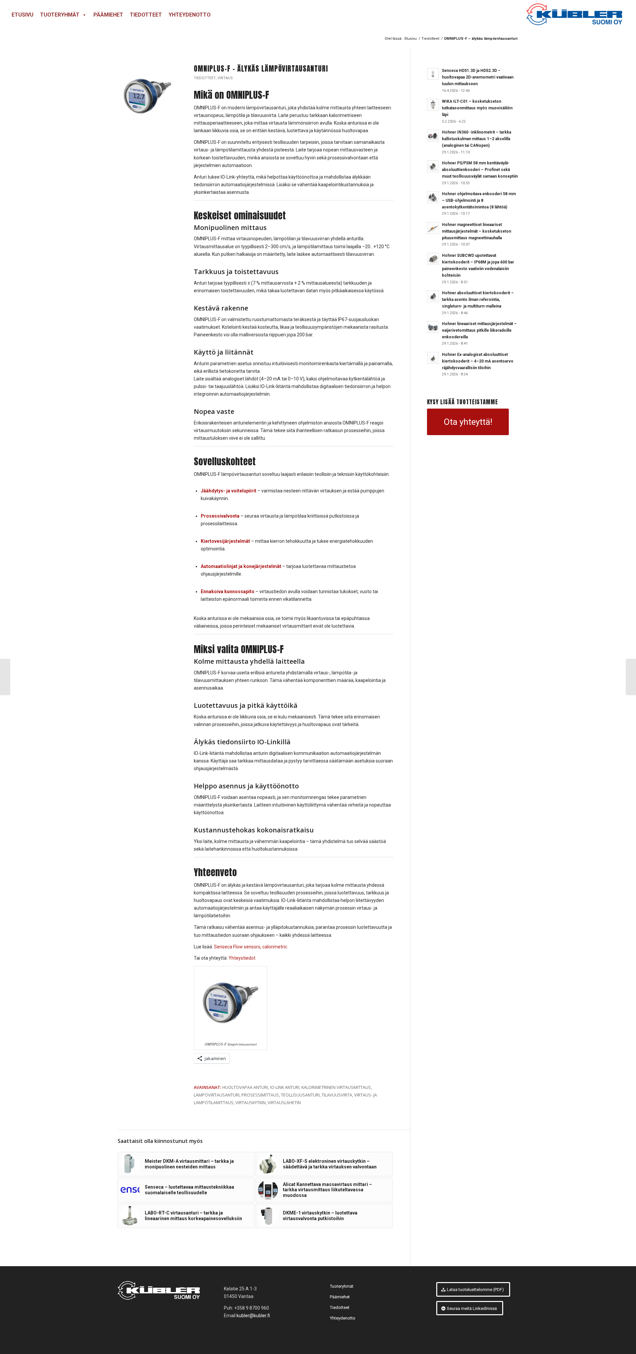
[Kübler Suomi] (573, 15)
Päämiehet (108, 15)
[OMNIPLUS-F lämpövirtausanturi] (147, 96)
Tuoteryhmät (60, 15)
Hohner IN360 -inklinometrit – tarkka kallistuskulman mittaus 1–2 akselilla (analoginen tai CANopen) (476, 139)
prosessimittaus (260, 1095)
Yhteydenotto (190, 15)
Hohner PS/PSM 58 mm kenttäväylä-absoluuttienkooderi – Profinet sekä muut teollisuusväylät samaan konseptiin (480, 170)
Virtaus (225, 77)
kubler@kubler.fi (253, 1315)
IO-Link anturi (284, 1087)
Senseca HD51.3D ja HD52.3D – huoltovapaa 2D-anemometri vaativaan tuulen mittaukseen (477, 77)
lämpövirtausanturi (216, 1095)
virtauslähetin (284, 1102)
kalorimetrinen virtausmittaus (336, 1087)
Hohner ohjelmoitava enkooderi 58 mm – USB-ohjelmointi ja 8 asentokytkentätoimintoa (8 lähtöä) (479, 200)
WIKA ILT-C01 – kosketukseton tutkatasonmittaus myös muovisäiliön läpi (477, 108)
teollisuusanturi (300, 1095)
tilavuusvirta (337, 1095)
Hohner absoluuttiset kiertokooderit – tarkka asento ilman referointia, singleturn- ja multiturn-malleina (478, 300)
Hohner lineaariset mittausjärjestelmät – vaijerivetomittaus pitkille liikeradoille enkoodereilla (479, 330)
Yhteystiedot (242, 958)
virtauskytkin (251, 1102)
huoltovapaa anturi (245, 1087)
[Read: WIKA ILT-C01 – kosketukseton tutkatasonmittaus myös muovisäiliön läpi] (433, 105)
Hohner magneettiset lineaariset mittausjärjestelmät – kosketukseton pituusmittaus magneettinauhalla (476, 231)
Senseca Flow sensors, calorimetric (250, 946)
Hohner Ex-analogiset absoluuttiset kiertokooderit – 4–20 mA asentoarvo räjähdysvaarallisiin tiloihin (477, 361)
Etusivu (22, 15)
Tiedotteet (146, 15)
